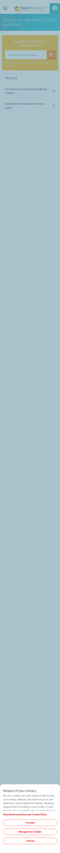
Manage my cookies (30, 831)
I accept (30, 822)
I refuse (30, 840)
